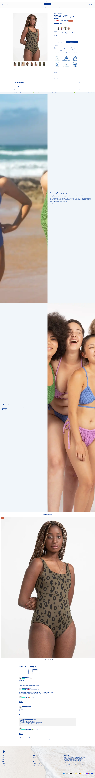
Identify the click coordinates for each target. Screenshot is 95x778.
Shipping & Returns (18, 86)
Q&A (34, 761)
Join (84, 762)
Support (16, 89)
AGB (3, 759)
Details (55, 72)
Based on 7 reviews (22, 670)
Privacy (3, 765)
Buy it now (72, 42)
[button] (36, 7)
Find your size (56, 26)
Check (52, 203)
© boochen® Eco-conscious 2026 (7, 773)
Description (56, 45)
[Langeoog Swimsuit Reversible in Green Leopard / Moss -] (23, 64)
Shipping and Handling (37, 763)
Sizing (34, 759)
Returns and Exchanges (37, 765)
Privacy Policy (79, 764)
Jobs (3, 761)
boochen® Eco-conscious (58, 13)
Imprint (3, 763)
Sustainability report (19, 82)
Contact (34, 757)
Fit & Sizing (56, 74)
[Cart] (92, 4)
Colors (55, 27)
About (3, 757)
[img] (24, 677)
